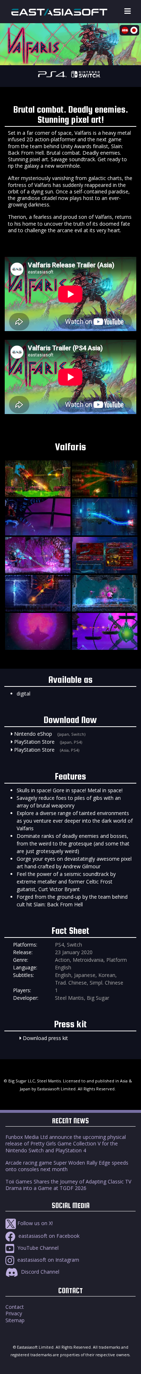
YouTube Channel (37, 1247)
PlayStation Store (34, 741)
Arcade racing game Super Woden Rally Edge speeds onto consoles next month (66, 1166)
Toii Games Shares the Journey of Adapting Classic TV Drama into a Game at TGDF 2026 (68, 1184)
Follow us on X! (34, 1223)
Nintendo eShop (33, 733)
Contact (14, 1306)
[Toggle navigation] (128, 11)
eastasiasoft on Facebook (48, 1235)
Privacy (13, 1313)
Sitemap (15, 1320)
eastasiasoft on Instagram (47, 1259)
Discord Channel (39, 1271)
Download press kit (45, 1038)
